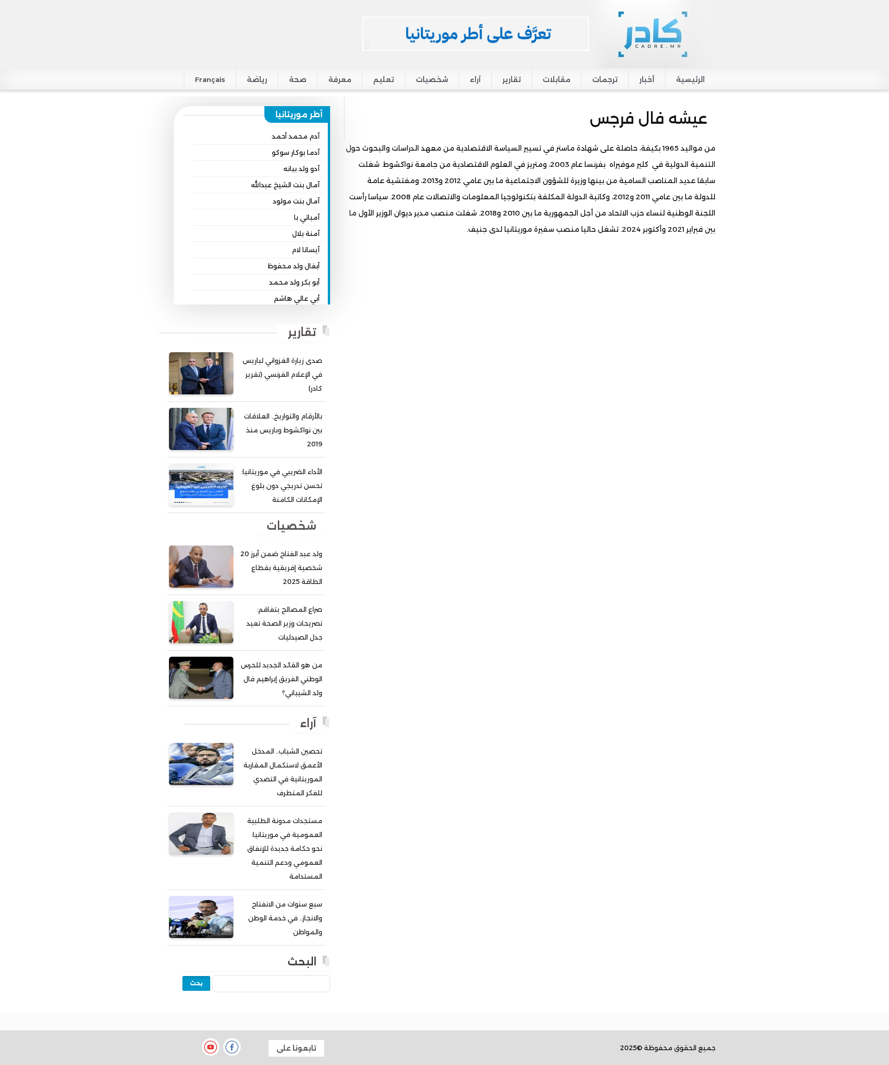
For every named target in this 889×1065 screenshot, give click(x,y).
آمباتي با (306, 217)
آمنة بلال (305, 233)
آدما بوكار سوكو (295, 152)
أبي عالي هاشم (296, 298)
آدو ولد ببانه (301, 169)
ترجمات (605, 79)
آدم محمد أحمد (295, 136)
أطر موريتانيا (299, 114)
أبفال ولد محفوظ (293, 266)
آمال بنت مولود (296, 201)
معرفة (339, 79)
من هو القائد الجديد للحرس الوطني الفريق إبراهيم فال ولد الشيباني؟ (281, 679)
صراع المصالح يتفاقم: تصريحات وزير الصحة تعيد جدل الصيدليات (284, 623)
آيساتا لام (305, 250)
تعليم (383, 79)
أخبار (646, 79)
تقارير (511, 79)
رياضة (257, 79)
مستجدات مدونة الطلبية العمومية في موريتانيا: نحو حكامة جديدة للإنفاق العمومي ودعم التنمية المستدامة (284, 849)
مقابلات (556, 79)
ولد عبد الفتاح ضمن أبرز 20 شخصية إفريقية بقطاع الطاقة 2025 (281, 568)
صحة (298, 79)
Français (210, 79)
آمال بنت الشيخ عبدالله (285, 185)
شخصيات (432, 79)
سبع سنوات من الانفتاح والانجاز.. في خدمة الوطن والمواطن (285, 918)
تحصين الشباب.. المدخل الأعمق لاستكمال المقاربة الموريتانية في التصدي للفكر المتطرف (283, 772)
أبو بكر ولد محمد (294, 282)
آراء (475, 79)
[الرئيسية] (652, 34)
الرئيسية (690, 79)
